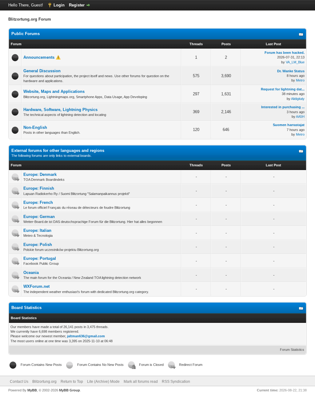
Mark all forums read (141, 381)
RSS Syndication (176, 381)
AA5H (300, 116)
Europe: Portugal (39, 258)
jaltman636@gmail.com (86, 336)
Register (77, 5)
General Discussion (42, 71)
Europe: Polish (37, 244)
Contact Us (19, 381)
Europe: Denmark (40, 174)
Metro (300, 80)
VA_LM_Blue (295, 62)
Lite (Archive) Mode (103, 381)
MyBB (32, 390)
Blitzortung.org (44, 381)
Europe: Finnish (38, 188)
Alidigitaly (298, 99)
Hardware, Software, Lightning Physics (60, 109)
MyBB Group (69, 390)
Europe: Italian (37, 230)
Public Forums (25, 33)
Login (59, 5)
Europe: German (39, 216)
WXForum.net (36, 286)
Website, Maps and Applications (54, 91)
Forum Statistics (292, 349)
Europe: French (38, 202)
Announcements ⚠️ (42, 57)
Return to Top (72, 381)
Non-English (35, 127)
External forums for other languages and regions (57, 150)
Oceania (31, 272)
